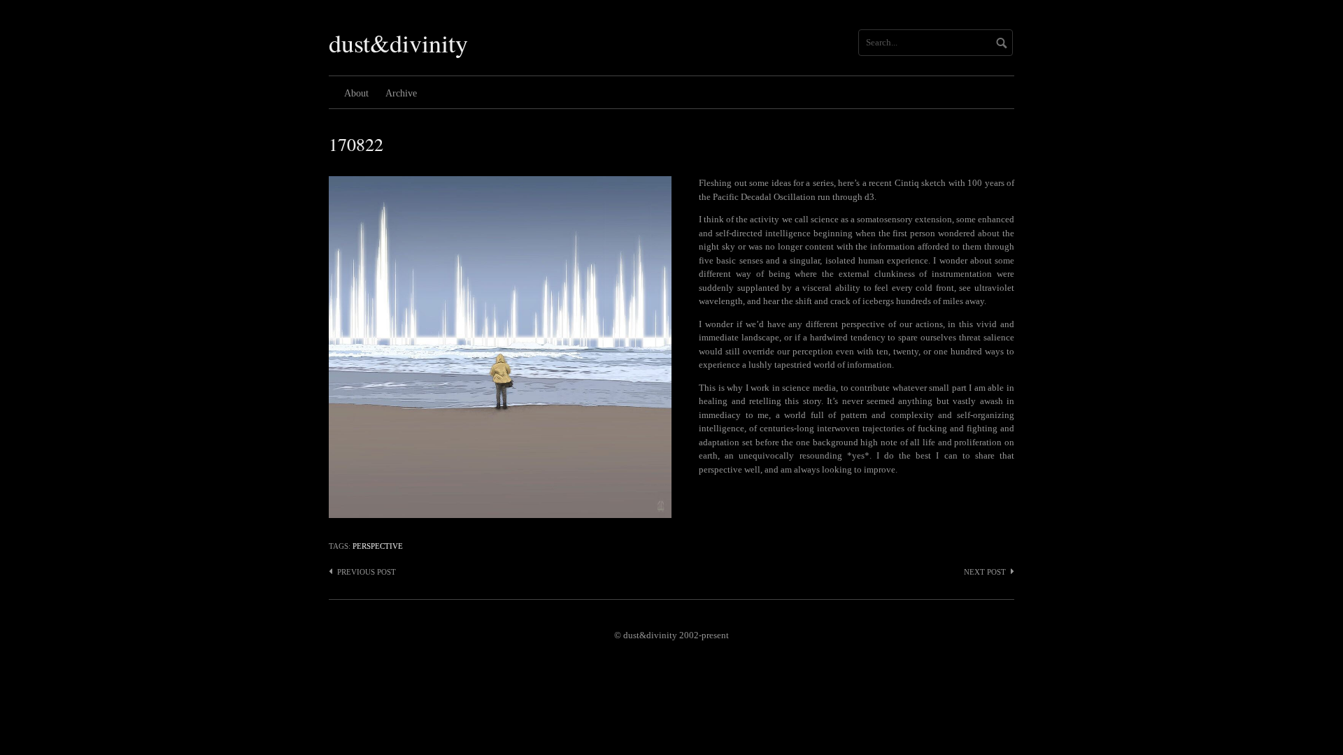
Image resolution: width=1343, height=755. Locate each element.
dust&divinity (398, 42)
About (356, 93)
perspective (378, 546)
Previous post (366, 572)
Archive (401, 93)
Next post (985, 572)
